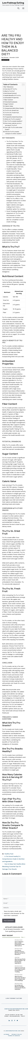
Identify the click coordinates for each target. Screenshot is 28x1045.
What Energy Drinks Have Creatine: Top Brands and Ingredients (20, 961)
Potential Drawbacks (10, 102)
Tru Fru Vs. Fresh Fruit (12, 112)
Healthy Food (5, 59)
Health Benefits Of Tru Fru (12, 95)
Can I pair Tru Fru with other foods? (13, 128)
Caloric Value (9, 106)
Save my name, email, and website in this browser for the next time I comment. (14, 913)
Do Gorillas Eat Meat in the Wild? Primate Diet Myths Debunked (20, 987)
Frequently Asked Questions (13, 117)
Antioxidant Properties (11, 97)
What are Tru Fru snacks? (13, 119)
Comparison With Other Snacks (14, 108)
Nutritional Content (10, 93)
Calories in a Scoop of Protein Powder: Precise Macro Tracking (20, 969)
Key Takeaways (8, 87)
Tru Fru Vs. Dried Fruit (12, 110)
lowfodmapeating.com (13, 1030)
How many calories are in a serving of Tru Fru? (13, 124)
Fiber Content (8, 100)
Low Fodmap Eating (13, 2)
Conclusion (8, 115)
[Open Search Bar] (18, 8)
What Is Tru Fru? (9, 91)
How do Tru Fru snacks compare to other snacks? (13, 132)
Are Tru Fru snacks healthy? (13, 121)
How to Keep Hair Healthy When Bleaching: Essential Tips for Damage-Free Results (13, 866)
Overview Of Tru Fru (10, 89)
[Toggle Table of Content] (22, 84)
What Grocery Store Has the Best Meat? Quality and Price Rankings (20, 978)
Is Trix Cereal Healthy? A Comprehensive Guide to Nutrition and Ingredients (13, 859)
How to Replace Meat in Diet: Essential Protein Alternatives (19, 943)
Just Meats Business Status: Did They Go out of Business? (20, 952)
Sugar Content (8, 104)
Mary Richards (4, 57)
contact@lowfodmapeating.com (16, 1008)
